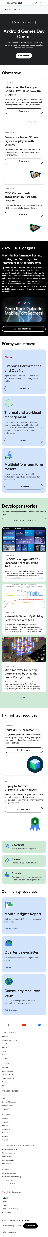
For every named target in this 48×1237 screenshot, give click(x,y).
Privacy (4, 1082)
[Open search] (32, 2)
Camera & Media (8, 1078)
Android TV (6, 1109)
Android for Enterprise (9, 1040)
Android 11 (5, 1140)
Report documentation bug (11, 1177)
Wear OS (5, 1098)
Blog (3, 1055)
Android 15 (5, 1126)
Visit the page (10, 1010)
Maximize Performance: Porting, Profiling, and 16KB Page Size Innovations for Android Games (22, 259)
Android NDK (6, 1164)
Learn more (24, 388)
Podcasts (5, 1058)
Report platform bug (9, 1173)
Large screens (7, 1095)
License (12, 1220)
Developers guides (8, 1153)
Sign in (42, 3)
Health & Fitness (7, 1075)
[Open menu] (3, 2)
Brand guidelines (23, 1220)
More (24, 697)
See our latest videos (23, 329)
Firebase (5, 1205)
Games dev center (11, 10)
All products (6, 1212)
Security (5, 1044)
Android (5, 1037)
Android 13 (5, 1133)
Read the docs (23, 750)
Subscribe (30, 1226)
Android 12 (5, 1136)
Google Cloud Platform (10, 1209)
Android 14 (6, 1129)
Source (4, 1047)
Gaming (5, 1067)
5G (3, 1085)
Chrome (4, 1202)
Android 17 (5, 1118)
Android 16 (6, 1122)
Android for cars (7, 1106)
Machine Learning (8, 1071)
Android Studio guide (9, 1149)
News (4, 1051)
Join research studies (9, 1184)
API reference (6, 1156)
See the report (11, 929)
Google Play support (9, 1180)
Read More (24, 111)
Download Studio (8, 1160)
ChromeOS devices (9, 1102)
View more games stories (24, 520)
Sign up (7, 967)
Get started (23, 56)
